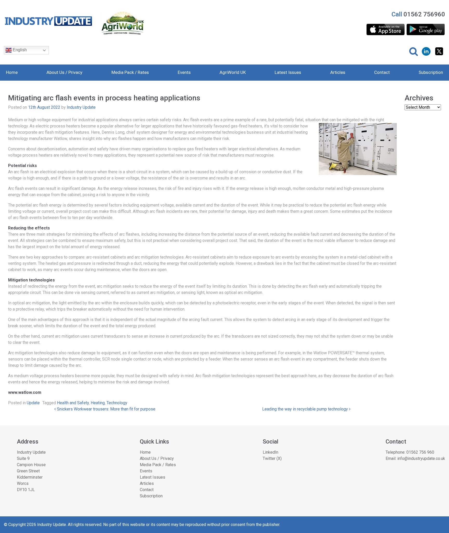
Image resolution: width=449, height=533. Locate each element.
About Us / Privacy (64, 72)
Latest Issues (288, 72)
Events (184, 72)
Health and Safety (73, 402)
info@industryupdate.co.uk (421, 458)
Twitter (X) (272, 458)
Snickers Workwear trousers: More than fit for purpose (105, 409)
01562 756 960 (420, 452)
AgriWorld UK (233, 72)
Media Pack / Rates (130, 72)
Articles (337, 72)
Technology (117, 402)
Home (12, 72)
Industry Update (81, 107)
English (19, 50)
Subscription (431, 72)
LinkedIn (270, 452)
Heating (98, 402)
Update (33, 402)
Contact (382, 72)
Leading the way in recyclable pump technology (305, 409)
